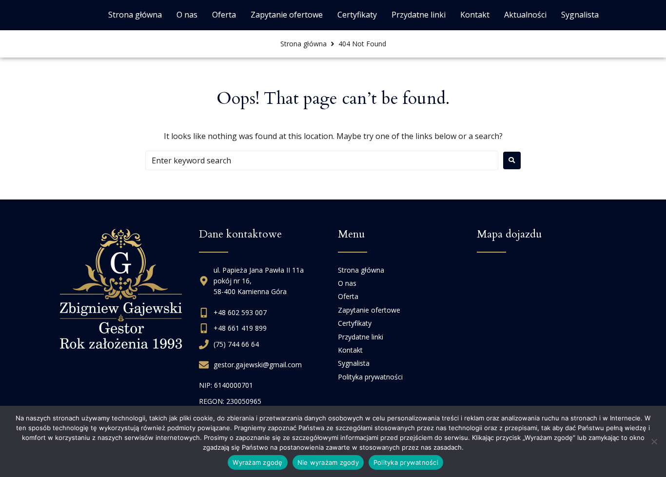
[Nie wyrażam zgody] (654, 441)
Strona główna (303, 43)
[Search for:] (321, 160)
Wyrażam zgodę (257, 462)
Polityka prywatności (405, 462)
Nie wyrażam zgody (328, 462)
